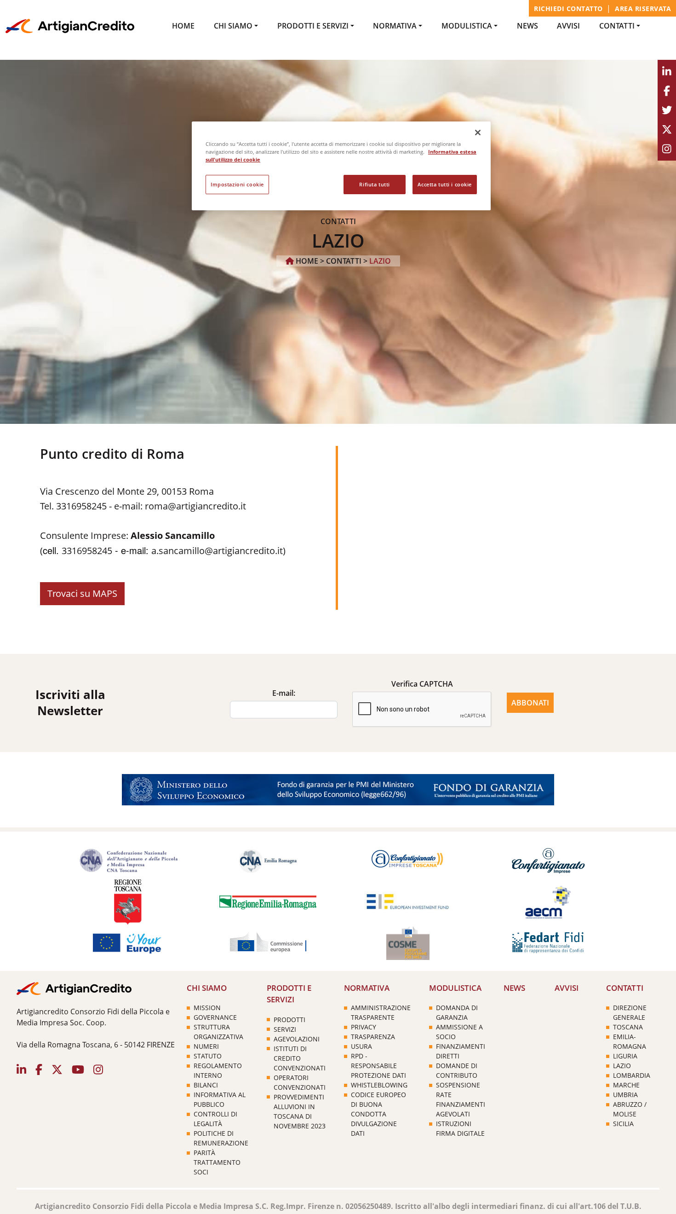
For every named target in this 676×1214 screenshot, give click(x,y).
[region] (341, 165)
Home (183, 26)
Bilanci (206, 1085)
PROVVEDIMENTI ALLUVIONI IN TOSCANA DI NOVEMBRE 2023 (300, 1111)
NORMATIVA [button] (395, 26)
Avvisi (568, 26)
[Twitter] (667, 110)
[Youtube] (667, 130)
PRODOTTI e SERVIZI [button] (313, 26)
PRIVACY (363, 1027)
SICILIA (623, 1123)
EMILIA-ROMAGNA (629, 1041)
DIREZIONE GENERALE (630, 1012)
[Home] (70, 25)
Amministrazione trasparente (381, 1012)
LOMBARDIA (631, 1075)
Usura (361, 1046)
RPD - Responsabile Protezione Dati (378, 1066)
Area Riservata (643, 8)
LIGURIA (625, 1056)
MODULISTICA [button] (466, 26)
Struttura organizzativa (218, 1032)
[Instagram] (666, 149)
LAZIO (622, 1065)
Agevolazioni (297, 1039)
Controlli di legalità (215, 1119)
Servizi (285, 1029)
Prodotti (289, 1019)
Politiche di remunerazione (221, 1138)
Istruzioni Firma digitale (460, 1128)
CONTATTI (343, 261)
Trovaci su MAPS (82, 593)
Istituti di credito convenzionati (300, 1058)
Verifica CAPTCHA (422, 684)
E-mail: (283, 693)
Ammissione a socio (459, 1032)
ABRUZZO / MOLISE (630, 1109)
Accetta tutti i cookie (445, 184)
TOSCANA (628, 1027)
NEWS (527, 26)
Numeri (206, 1046)
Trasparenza (373, 1036)
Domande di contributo (456, 1070)
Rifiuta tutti (374, 184)
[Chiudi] (478, 132)
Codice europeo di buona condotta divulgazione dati (378, 1114)
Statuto (208, 1056)
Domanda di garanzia (457, 1012)
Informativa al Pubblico (220, 1099)
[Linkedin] (666, 72)
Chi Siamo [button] (233, 26)
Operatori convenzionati (300, 1082)
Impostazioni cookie (237, 184)
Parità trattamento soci (217, 1162)
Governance (215, 1017)
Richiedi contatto (568, 8)
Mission (207, 1007)
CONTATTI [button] (617, 26)
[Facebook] (667, 91)
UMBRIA (625, 1094)
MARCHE (626, 1085)
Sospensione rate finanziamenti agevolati (460, 1099)
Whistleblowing (379, 1085)
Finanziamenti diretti (460, 1051)
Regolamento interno (218, 1070)
